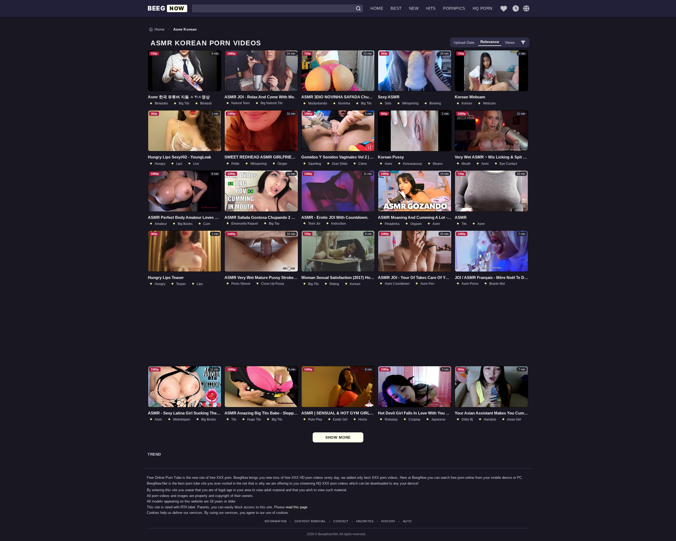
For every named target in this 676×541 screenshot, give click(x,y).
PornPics (454, 8)
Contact (341, 521)
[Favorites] (503, 8)
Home (376, 8)
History (388, 521)
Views (510, 42)
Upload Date (464, 42)
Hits (431, 8)
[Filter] (523, 42)
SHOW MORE (338, 437)
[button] (526, 8)
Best (396, 8)
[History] (515, 8)
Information (276, 521)
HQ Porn (482, 8)
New (414, 8)
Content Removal (310, 521)
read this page (296, 507)
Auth (407, 521)
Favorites (365, 521)
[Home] (167, 8)
